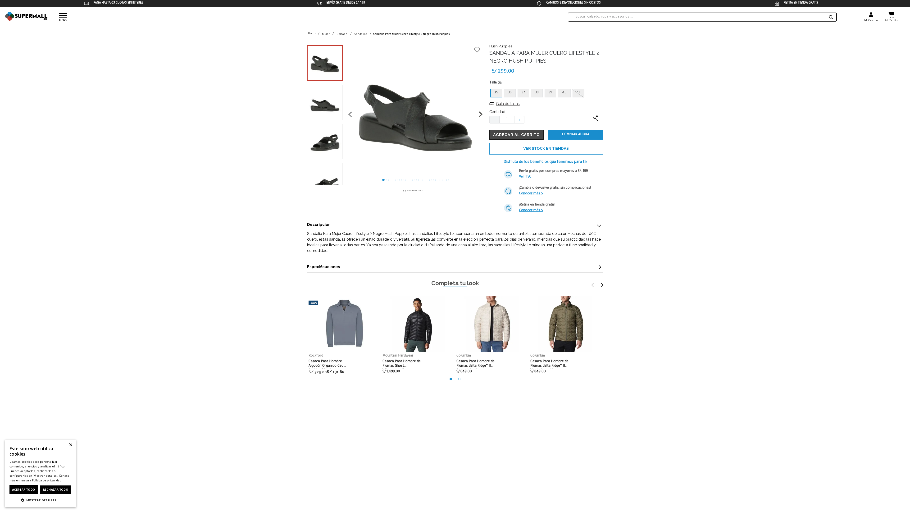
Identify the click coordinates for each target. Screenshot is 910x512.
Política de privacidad (47, 480)
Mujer (326, 34)
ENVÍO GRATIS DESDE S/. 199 (346, 3)
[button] (415, 115)
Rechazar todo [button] (55, 490)
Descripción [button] (319, 225)
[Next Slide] (602, 285)
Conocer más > (531, 194)
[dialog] (40, 473)
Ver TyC (525, 177)
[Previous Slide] (592, 285)
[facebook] (596, 127)
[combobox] (702, 17)
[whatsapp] (596, 136)
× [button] (70, 445)
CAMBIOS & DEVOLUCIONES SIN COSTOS (573, 3)
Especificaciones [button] (323, 267)
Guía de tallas (508, 103)
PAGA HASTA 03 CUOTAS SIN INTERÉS (118, 3)
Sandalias (360, 34)
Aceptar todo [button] (23, 490)
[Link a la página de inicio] (312, 34)
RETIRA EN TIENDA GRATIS (801, 3)
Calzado (342, 34)
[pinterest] (596, 146)
